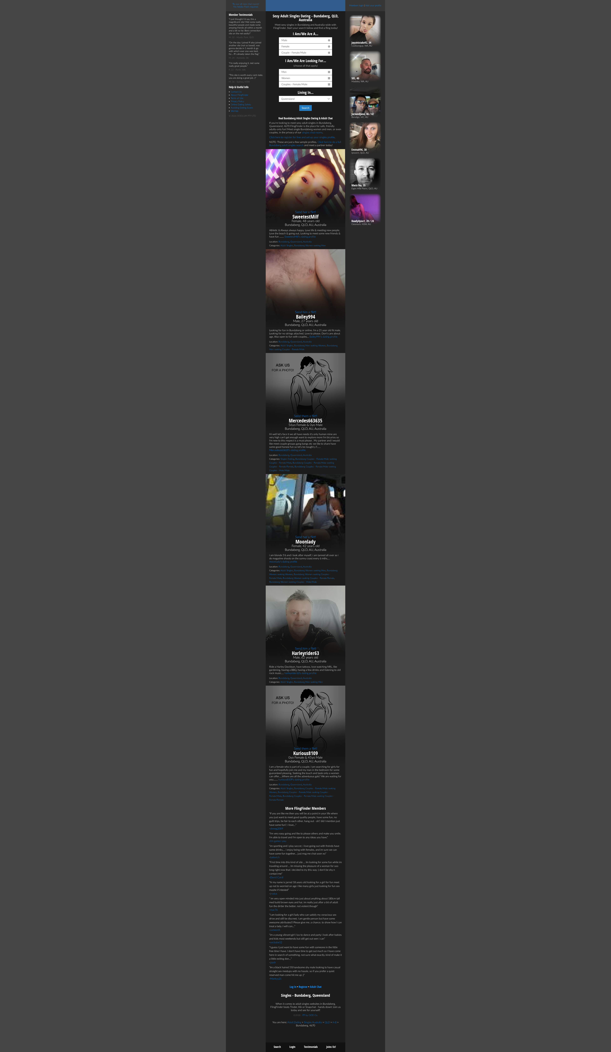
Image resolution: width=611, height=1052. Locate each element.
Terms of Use (237, 98)
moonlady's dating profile (283, 561)
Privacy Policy (237, 101)
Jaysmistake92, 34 (361, 42)
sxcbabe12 (276, 942)
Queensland (296, 242)
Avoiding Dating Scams (242, 108)
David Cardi (276, 877)
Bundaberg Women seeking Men (310, 246)
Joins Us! (331, 1047)
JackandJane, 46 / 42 (362, 114)
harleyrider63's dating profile (300, 673)
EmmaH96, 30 (359, 149)
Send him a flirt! (305, 312)
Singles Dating (287, 459)
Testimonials (311, 1047)
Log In (293, 987)
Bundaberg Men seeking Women (310, 346)
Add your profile (373, 5)
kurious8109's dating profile (293, 779)
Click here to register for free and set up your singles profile (302, 137)
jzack (273, 962)
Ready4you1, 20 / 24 (362, 221)
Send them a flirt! (305, 416)
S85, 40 (355, 78)
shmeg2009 (276, 828)
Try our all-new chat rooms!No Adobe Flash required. (245, 5)
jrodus (273, 893)
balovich (275, 857)
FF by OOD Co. (310, 1015)
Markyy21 (275, 978)
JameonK (275, 930)
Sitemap (234, 111)
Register (303, 987)
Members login (356, 5)
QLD (327, 1022)
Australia (307, 242)
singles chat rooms (312, 132)
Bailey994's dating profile (323, 336)
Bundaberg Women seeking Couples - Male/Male (293, 582)
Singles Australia (313, 1022)
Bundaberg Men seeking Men (308, 682)
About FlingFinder (239, 95)
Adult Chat (316, 987)
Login (292, 1047)
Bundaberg (284, 242)
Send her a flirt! (305, 212)
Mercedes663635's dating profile (287, 450)
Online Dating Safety (241, 105)
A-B (334, 1022)
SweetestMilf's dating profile (300, 236)
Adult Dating (294, 1022)
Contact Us (236, 92)
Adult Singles (287, 246)
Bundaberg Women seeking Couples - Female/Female (308, 578)
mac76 (274, 910)
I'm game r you (278, 841)
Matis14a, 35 (358, 185)
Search (277, 1047)
